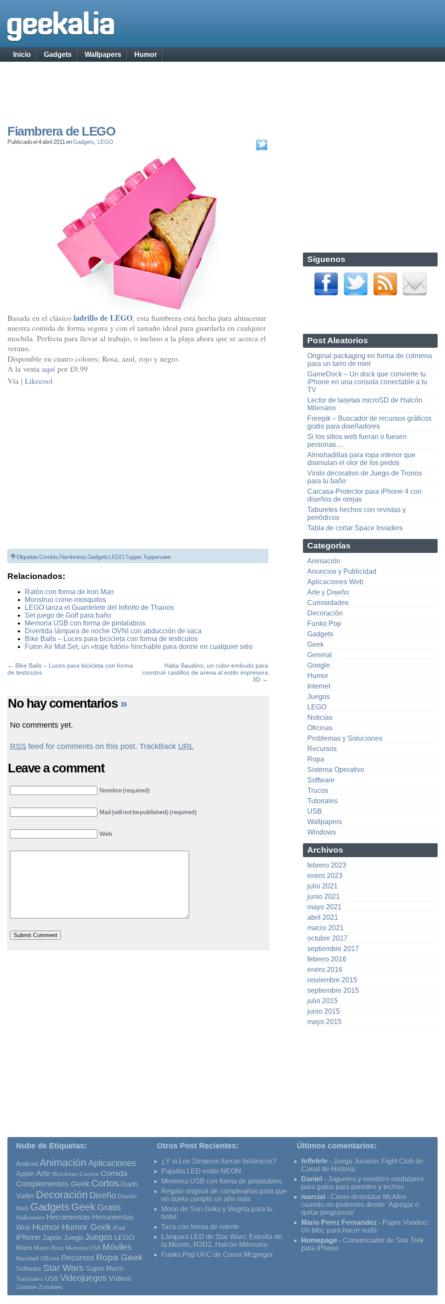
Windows (321, 832)
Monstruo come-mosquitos (65, 599)
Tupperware (157, 556)
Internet (318, 686)
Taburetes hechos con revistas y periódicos (356, 513)
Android (27, 1164)
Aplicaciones (112, 1163)
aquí (48, 368)
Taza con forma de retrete (200, 1227)
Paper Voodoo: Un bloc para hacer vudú (364, 1226)
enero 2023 (324, 875)
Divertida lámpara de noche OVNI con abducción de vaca (113, 631)
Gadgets (58, 54)
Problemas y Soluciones (344, 738)
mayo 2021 (324, 907)
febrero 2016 (326, 959)
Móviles (117, 1247)
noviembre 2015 (332, 980)
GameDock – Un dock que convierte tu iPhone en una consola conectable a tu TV (367, 381)
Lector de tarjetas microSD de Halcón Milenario (364, 404)
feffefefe (314, 1161)
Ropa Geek (119, 1257)
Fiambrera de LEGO (61, 131)
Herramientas (68, 1217)
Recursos (322, 748)
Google (318, 665)
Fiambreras (72, 556)
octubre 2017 (327, 938)
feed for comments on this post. (73, 746)
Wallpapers (103, 54)
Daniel (311, 1179)
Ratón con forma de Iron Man (69, 591)
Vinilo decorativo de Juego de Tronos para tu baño (364, 477)
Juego (73, 1238)
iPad (119, 1227)
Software (321, 780)
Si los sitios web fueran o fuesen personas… (357, 440)
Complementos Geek (53, 1183)
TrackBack (166, 746)
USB (314, 811)
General (319, 655)
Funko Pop (324, 623)
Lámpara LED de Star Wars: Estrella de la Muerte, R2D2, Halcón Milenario (221, 1240)
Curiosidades (328, 602)
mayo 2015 (324, 1021)
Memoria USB (83, 1248)
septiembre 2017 (333, 948)
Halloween (30, 1217)
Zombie (26, 1287)
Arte (43, 1173)
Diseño (103, 1195)
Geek (315, 644)
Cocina (89, 1174)
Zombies (51, 1287)
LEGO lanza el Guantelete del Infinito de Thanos (99, 607)
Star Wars (63, 1268)
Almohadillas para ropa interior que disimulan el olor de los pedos (361, 458)
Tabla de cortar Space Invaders (355, 528)
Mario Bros (49, 1247)
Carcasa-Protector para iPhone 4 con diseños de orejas (364, 495)
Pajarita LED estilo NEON (201, 1171)
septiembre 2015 (333, 990)
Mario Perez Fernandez (339, 1222)
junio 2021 (323, 896)
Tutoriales (322, 801)
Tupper (133, 556)
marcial (313, 1197)
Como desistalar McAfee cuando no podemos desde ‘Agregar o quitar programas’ (360, 1204)
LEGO (105, 142)
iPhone (28, 1237)
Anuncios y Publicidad (341, 571)
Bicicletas (65, 1174)
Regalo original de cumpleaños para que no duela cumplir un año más (224, 1195)
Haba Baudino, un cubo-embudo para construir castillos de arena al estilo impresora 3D (205, 672)
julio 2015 (322, 1001)
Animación (323, 561)
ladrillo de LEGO (103, 317)
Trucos (317, 790)
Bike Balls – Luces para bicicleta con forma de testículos (111, 638)
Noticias (319, 717)
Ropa (315, 759)
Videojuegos (83, 1278)
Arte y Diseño (328, 592)
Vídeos (120, 1278)
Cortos (105, 1183)
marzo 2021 (325, 927)
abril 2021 (322, 917)
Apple (25, 1174)
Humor (145, 54)
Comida (48, 556)
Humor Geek (86, 1227)
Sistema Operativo (335, 769)
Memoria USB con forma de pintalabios (85, 623)
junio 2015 (323, 1011)
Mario (24, 1247)
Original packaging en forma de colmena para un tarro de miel (369, 359)
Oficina (50, 1258)
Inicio (22, 54)
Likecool (39, 381)
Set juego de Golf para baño (68, 615)
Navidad (27, 1258)
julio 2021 (322, 886)
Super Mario (104, 1268)
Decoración (325, 613)
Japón (52, 1238)
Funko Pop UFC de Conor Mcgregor (217, 1254)
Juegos (318, 696)
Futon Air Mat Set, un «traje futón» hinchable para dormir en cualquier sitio (138, 646)
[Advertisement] (222, 84)
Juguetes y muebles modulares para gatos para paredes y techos (362, 1183)
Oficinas (319, 728)
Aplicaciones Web (335, 581)
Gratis (109, 1207)
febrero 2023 (326, 865)
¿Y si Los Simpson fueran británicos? (218, 1161)
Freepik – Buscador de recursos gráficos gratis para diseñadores (369, 422)
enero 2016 (324, 969)
